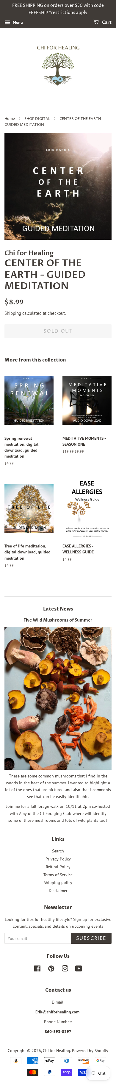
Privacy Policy (58, 859)
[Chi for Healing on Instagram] (65, 969)
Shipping (12, 313)
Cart (106, 22)
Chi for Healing (56, 1050)
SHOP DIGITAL (37, 118)
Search (58, 851)
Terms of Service (58, 874)
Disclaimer (58, 890)
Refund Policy (58, 866)
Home (9, 118)
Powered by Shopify (90, 1050)
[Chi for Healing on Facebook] (37, 969)
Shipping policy (58, 882)
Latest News (58, 609)
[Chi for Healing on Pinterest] (51, 969)
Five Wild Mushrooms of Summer (58, 620)
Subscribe (91, 938)
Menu (17, 22)
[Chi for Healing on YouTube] (78, 969)
